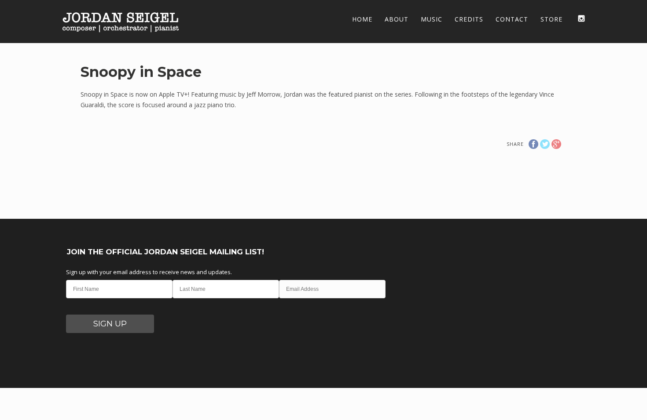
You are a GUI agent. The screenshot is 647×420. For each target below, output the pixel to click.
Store (551, 19)
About (396, 19)
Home (362, 19)
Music (431, 19)
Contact (512, 19)
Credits (469, 19)
